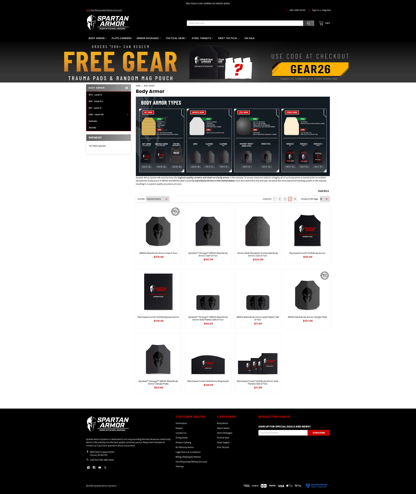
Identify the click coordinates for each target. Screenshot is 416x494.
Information (181, 423)
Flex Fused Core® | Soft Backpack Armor (158, 317)
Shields (92, 127)
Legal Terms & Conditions (188, 452)
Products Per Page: (309, 199)
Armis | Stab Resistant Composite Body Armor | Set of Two (257, 254)
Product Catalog (183, 442)
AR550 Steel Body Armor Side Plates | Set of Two (257, 318)
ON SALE (249, 38)
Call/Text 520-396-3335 (102, 460)
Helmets (93, 121)
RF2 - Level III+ (96, 101)
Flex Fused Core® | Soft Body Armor (307, 253)
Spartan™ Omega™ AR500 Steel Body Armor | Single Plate (158, 382)
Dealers (179, 428)
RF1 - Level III (95, 108)
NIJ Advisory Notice (185, 447)
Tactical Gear (175, 38)
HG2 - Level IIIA (96, 114)
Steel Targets (201, 38)
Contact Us (181, 433)
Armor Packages (147, 38)
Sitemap (180, 466)
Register (326, 10)
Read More (323, 191)
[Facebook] (88, 467)
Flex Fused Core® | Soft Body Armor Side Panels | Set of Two (257, 382)
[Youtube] (99, 467)
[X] (105, 467)
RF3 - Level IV (95, 95)
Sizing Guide (182, 437)
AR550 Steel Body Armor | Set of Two (158, 253)
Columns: (267, 199)
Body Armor (97, 38)
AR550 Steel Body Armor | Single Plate (307, 317)
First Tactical (227, 38)
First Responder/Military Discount (104, 10)
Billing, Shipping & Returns (188, 457)
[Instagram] (94, 467)
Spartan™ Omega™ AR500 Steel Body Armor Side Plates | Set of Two (208, 318)
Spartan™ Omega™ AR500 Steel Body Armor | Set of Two (208, 254)
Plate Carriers (122, 38)
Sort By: (141, 199)
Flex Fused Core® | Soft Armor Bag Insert (208, 381)
